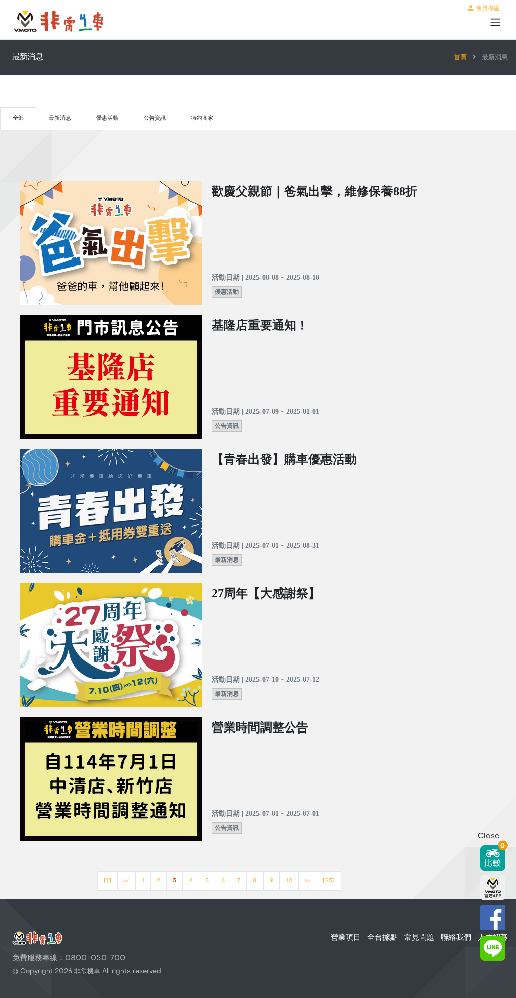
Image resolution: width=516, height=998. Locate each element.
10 (289, 881)
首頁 (460, 58)
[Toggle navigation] (495, 22)
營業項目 (346, 937)
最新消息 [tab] (60, 118)
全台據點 (382, 937)
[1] (107, 881)
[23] (328, 881)
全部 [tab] (18, 118)
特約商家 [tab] (202, 118)
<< (126, 881)
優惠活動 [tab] (107, 118)
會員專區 (487, 9)
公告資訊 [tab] (155, 118)
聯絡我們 (456, 937)
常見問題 (419, 937)
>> (307, 881)
